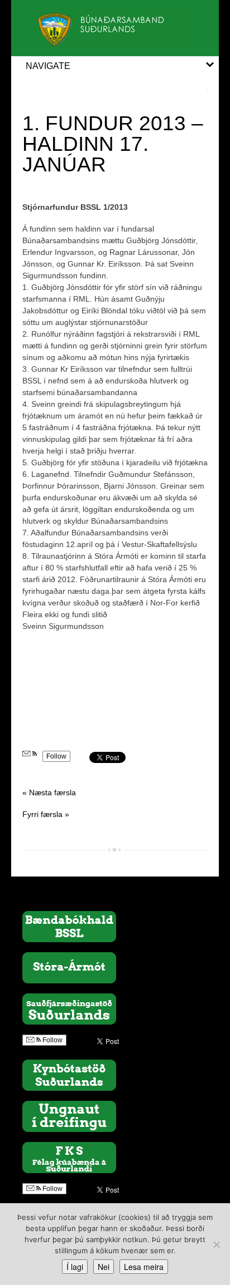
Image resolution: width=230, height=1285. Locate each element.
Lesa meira (144, 1266)
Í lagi (74, 1266)
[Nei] (216, 1244)
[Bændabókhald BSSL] (69, 926)
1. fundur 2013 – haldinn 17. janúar (112, 144)
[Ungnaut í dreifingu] (69, 1115)
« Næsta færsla (49, 792)
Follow (56, 756)
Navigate (48, 66)
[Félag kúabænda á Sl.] (69, 1157)
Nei (103, 1266)
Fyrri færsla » (45, 814)
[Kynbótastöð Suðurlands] (69, 1074)
